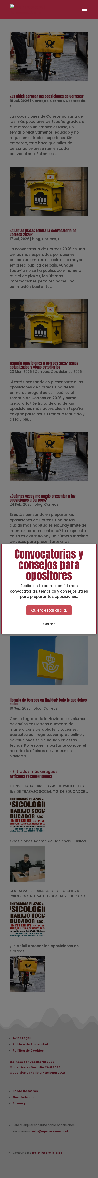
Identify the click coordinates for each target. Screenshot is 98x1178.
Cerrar (49, 623)
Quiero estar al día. (49, 610)
